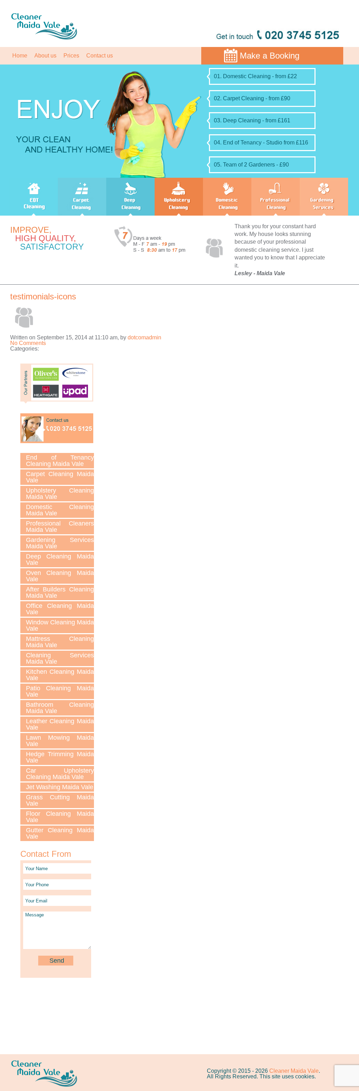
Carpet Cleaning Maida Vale (60, 477)
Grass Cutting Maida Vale (60, 800)
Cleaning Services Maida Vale (60, 658)
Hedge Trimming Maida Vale (60, 757)
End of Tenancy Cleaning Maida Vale (60, 460)
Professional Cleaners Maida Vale (60, 526)
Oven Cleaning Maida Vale (60, 576)
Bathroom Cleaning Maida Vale (60, 707)
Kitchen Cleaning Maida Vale (60, 675)
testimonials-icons (43, 296)
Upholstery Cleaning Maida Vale (60, 493)
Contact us (99, 56)
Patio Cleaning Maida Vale (60, 691)
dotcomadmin (144, 337)
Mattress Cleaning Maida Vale (60, 642)
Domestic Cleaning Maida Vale (60, 510)
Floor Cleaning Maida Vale (60, 817)
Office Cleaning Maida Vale (60, 609)
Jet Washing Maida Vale (59, 787)
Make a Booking (269, 55)
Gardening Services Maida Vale (60, 543)
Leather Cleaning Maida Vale (60, 724)
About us (45, 56)
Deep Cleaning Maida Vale (60, 559)
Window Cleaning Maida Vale (60, 625)
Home (19, 56)
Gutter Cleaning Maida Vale (60, 833)
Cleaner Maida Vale (294, 1071)
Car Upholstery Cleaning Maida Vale (60, 773)
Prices (71, 56)
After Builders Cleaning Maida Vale (60, 592)
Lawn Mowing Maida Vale (60, 740)
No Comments (28, 343)
